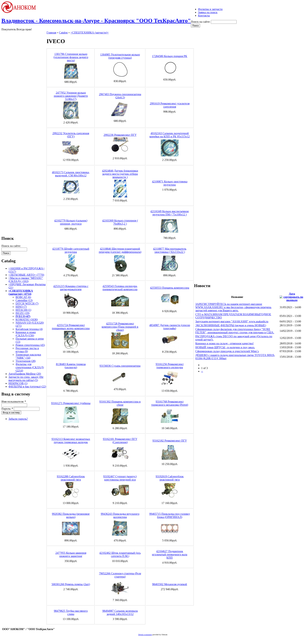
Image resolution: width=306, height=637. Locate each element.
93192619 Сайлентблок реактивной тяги (170, 478)
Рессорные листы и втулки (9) (27, 350)
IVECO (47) (23, 316)
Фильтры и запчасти (210, 9)
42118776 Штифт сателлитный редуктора (70, 250)
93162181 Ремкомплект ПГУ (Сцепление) (120, 440)
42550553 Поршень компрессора (169, 287)
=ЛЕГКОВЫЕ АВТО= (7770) (26, 274)
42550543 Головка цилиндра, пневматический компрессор (120, 288)
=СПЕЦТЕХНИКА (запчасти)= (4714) (20, 292)
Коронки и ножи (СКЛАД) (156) (26, 334)
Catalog (63, 32)
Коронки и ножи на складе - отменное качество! (224, 343)
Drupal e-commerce (145, 635)
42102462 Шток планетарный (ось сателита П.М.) (120, 554)
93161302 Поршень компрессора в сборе (120, 403)
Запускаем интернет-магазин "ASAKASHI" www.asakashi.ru (231, 321)
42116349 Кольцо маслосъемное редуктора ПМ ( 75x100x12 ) (169, 213)
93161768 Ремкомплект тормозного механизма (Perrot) (169, 403)
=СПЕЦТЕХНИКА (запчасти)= (89, 32)
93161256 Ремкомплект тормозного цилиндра (170, 366)
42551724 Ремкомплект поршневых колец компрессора (71, 327)
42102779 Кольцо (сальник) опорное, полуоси (70, 222)
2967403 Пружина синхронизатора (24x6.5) (120, 96)
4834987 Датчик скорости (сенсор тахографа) (169, 327)
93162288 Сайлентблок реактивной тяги (71, 478)
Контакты (204, 15)
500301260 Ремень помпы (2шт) (71, 584)
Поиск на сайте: (201, 21)
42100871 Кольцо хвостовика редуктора (169, 183)
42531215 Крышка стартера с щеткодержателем (70, 288)
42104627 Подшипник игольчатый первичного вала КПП (169, 554)
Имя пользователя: (13, 401)
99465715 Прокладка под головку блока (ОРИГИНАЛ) (169, 515)
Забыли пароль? (18, 418)
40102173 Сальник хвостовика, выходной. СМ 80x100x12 (71, 174)
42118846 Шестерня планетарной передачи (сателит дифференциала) (120, 250)
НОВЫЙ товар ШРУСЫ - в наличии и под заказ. (225, 347)
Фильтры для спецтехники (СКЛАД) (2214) (30, 367)
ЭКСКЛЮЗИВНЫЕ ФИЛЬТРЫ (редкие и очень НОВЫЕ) (230, 325)
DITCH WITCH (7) (27, 303)
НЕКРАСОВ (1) (17, 383)
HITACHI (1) (23, 309)
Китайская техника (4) (29, 329)
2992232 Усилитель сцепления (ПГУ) (70, 135)
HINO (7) (21, 306)
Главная (51, 32)
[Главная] (20, 11)
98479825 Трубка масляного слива (71, 612)
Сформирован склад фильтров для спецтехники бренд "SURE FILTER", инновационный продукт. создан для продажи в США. (234, 331)
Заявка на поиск (207, 12)
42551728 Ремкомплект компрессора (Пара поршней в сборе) (120, 326)
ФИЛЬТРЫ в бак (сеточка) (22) (27, 386)
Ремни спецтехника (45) (30, 345)
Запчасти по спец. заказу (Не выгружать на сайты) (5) (25, 378)
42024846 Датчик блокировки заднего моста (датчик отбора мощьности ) (120, 174)
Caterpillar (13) (24, 300)
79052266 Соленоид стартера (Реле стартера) (120, 575)
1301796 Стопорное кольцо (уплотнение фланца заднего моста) (70, 57)
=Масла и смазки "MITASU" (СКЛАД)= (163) (25, 279)
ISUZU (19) (22, 313)
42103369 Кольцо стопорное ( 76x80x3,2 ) (120, 222)
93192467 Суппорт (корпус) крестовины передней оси (120, 478)
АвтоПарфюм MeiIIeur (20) (24, 373)
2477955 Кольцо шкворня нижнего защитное (70, 554)
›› (202, 371)
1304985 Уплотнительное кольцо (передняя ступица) (120, 56)
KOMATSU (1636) (27, 319)
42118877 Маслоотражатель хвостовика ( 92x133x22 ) (169, 250)
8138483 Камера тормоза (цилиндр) (71, 366)
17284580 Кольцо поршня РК (169, 56)
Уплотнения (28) (26, 360)
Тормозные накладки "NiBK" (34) (28, 356)
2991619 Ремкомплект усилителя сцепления (169, 105)
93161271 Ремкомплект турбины (70, 403)
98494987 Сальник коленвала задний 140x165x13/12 (120, 612)
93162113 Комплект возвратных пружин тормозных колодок (71, 440)
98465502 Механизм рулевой (169, 584)
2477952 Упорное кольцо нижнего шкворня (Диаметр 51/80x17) (71, 96)
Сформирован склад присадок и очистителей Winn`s (227, 351)
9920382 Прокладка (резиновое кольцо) (71, 515)
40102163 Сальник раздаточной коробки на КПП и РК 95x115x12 (169, 135)
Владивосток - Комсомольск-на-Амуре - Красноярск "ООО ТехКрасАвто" (96, 20)
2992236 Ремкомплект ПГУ (120, 134)
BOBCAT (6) (23, 297)
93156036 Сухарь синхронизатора (120, 365)
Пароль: (7, 408)
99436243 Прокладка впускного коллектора (120, 515)
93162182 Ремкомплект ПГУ (169, 440)
